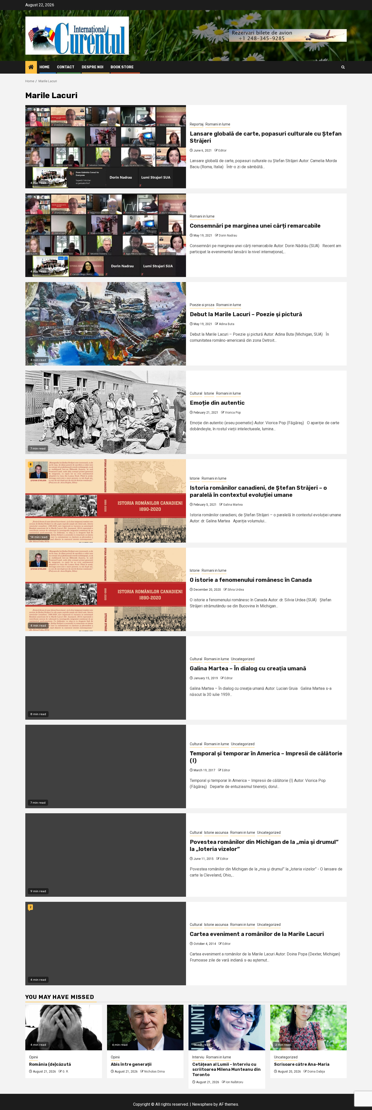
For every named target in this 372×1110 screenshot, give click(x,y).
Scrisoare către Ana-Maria (301, 1064)
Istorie (209, 393)
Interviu (198, 1057)
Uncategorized (243, 659)
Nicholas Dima (154, 1071)
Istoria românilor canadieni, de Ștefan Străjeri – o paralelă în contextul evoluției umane (258, 491)
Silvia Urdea (236, 589)
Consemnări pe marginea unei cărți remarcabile (255, 225)
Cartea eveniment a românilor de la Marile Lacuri (257, 934)
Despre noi (92, 67)
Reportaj (196, 124)
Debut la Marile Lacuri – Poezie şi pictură (246, 314)
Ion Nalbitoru (234, 1082)
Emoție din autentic (217, 402)
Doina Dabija (316, 1071)
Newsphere (202, 1104)
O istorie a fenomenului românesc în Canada (251, 580)
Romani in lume (217, 124)
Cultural (196, 393)
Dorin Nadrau (228, 235)
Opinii (33, 1057)
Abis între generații (131, 1064)
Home (44, 67)
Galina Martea (233, 504)
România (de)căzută (50, 1064)
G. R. (66, 1071)
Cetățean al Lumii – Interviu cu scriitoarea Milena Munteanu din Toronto (226, 1069)
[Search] (343, 67)
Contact (65, 67)
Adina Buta (226, 324)
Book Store (122, 67)
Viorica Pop (233, 412)
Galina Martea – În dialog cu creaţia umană (248, 668)
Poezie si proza (202, 305)
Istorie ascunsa (216, 832)
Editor (222, 150)
